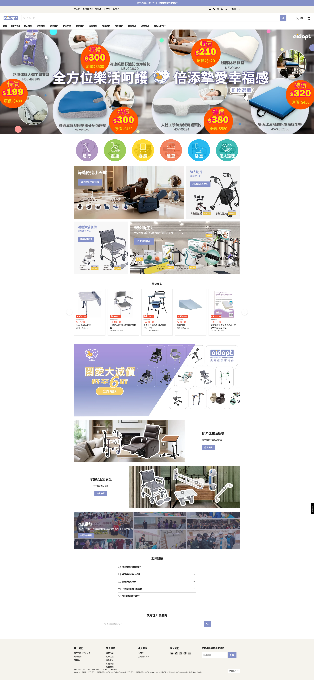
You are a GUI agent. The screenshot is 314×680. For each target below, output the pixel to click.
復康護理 (93, 26)
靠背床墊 (181, 358)
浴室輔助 (54, 26)
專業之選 (106, 26)
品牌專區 (145, 26)
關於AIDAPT (160, 26)
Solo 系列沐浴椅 (83, 358)
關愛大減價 (15, 26)
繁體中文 (234, 9)
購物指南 (98, 9)
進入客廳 (208, 480)
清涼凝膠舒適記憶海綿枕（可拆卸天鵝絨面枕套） (223, 359)
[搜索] (283, 18)
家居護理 (41, 26)
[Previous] (69, 345)
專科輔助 (119, 26)
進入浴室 (101, 526)
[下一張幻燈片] (307, 98)
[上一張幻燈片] (6, 98)
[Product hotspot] (115, 476)
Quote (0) (312, 508)
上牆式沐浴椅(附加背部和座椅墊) (123, 359)
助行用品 (67, 26)
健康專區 (132, 26)
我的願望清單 (88, 9)
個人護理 (28, 26)
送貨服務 (107, 9)
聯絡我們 (116, 9)
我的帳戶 (77, 9)
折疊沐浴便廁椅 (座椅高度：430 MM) (156, 359)
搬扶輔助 (80, 26)
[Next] (245, 345)
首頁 (5, 26)
